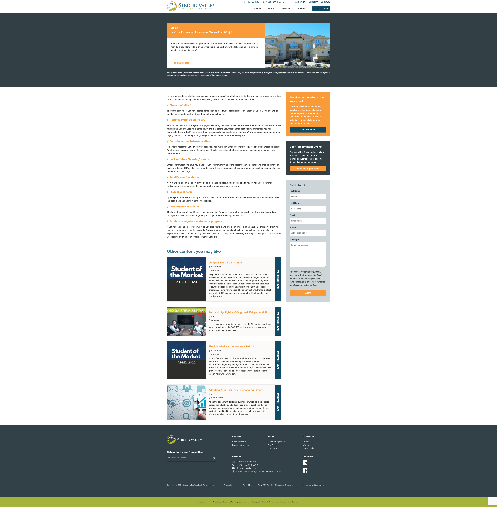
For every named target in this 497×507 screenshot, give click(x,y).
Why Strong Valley (276, 441)
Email (292, 215)
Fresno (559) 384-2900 (247, 465)
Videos (306, 445)
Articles (306, 441)
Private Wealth (239, 441)
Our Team (272, 448)
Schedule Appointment (308, 168)
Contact (302, 9)
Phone (293, 227)
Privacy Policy (229, 485)
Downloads (308, 448)
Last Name (295, 203)
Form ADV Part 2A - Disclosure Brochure (275, 485)
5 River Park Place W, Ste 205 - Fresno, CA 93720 (259, 471)
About (271, 9)
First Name (295, 191)
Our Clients (273, 445)
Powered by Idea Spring (314, 485)
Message (294, 239)
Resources (286, 9)
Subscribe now (308, 129)
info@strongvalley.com (246, 468)
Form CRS (247, 485)
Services (257, 9)
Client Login (321, 9)
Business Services (240, 445)
